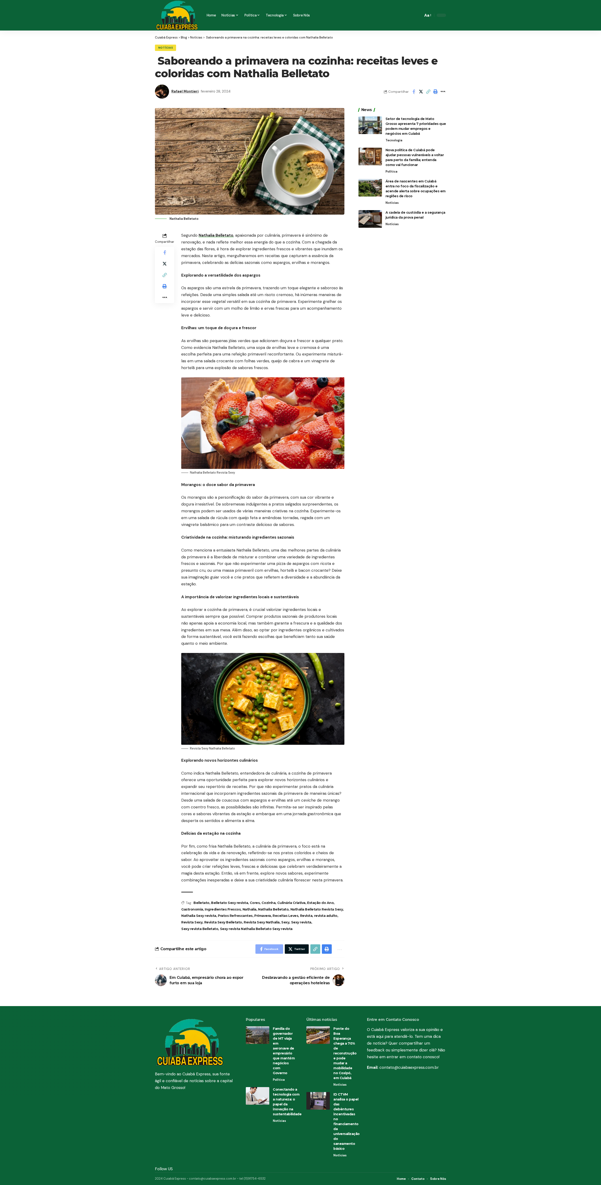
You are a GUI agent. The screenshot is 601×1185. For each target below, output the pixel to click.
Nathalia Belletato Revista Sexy (316, 909)
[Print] (435, 91)
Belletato (201, 903)
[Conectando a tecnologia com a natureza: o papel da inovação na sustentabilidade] (257, 1096)
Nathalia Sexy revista (198, 916)
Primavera (262, 916)
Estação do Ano (320, 903)
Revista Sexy (191, 922)
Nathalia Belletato (216, 235)
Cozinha (269, 903)
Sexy (285, 922)
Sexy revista (301, 922)
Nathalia (249, 909)
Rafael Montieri (185, 91)
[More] (442, 91)
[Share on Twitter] (421, 91)
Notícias (165, 48)
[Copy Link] (428, 91)
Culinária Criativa (291, 903)
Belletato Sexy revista (229, 903)
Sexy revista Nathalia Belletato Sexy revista (256, 929)
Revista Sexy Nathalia (262, 922)
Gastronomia (192, 909)
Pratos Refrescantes (235, 916)
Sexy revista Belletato (199, 929)
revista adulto (325, 916)
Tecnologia (393, 140)
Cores (255, 903)
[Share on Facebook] (413, 91)
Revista (306, 916)
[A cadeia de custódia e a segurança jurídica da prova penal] (370, 219)
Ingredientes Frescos (223, 909)
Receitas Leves (285, 916)
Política (391, 172)
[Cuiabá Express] (177, 15)
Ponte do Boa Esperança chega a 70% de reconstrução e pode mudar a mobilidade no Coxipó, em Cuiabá (344, 1053)
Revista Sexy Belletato (223, 922)
